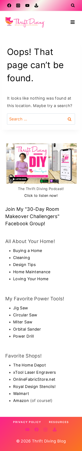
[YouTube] (27, 5)
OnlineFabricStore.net (34, 379)
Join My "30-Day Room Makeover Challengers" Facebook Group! (32, 216)
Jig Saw (20, 308)
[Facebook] (9, 5)
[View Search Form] (73, 5)
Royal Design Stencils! (34, 386)
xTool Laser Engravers (34, 372)
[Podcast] (36, 5)
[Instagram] (18, 5)
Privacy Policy (27, 422)
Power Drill (23, 336)
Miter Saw (22, 322)
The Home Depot (29, 365)
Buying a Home (27, 250)
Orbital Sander (27, 329)
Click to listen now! (41, 195)
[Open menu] (72, 22)
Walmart (21, 393)
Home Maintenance (32, 272)
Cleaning (21, 257)
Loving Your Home (31, 279)
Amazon (21, 400)
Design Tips (24, 264)
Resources (59, 422)
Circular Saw (25, 315)
